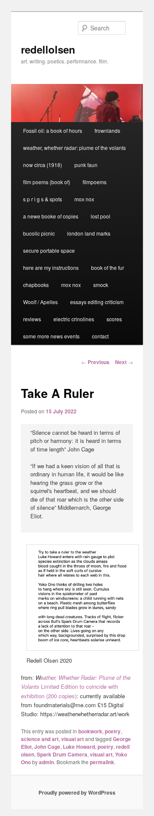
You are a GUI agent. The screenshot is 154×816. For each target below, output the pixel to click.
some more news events (51, 336)
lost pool (100, 216)
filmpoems (95, 181)
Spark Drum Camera (62, 754)
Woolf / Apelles (40, 301)
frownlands (107, 130)
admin (46, 762)
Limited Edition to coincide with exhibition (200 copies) (75, 686)
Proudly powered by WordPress (77, 792)
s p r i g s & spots (42, 199)
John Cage (47, 746)
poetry (113, 731)
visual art (72, 739)
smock (100, 284)
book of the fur (107, 267)
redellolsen (48, 49)
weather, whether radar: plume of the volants (74, 147)
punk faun (86, 164)
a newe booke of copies (50, 216)
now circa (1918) (42, 164)
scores (114, 319)
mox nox (84, 199)
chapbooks (36, 284)
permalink (102, 762)
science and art (40, 739)
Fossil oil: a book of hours (52, 130)
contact (100, 336)
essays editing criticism (97, 301)
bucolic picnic (39, 233)
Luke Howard (79, 746)
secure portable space (49, 250)
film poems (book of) (46, 181)
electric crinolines (73, 319)
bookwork (90, 731)
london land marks (88, 233)
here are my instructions (51, 267)
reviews (32, 319)
